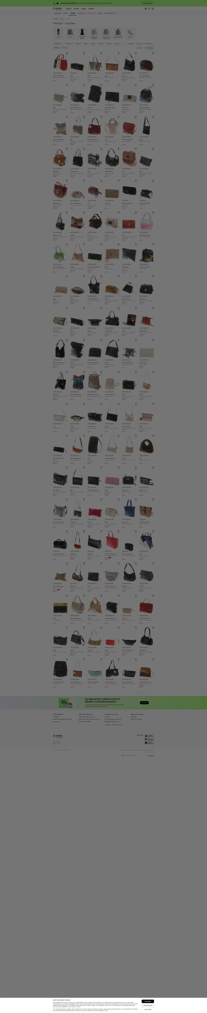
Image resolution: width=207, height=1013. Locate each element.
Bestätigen (148, 1001)
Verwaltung (147, 1009)
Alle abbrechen (147, 1005)
